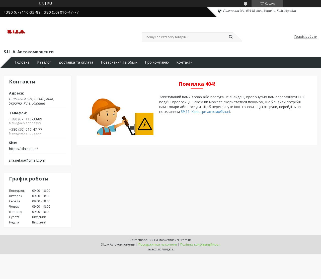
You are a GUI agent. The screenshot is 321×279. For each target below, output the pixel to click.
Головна (22, 62)
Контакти (184, 62)
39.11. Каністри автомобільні (205, 111)
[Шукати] (231, 36)
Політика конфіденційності (200, 244)
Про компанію (157, 62)
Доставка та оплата (76, 62)
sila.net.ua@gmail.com (27, 160)
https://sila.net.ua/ (23, 149)
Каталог (44, 62)
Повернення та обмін (119, 62)
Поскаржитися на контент (157, 244)
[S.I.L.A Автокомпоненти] (16, 32)
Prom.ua (186, 240)
